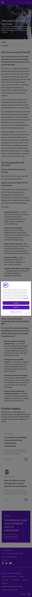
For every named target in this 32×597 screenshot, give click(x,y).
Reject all (16, 307)
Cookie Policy (26, 298)
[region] (16, 298)
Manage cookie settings (16, 311)
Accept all (16, 303)
